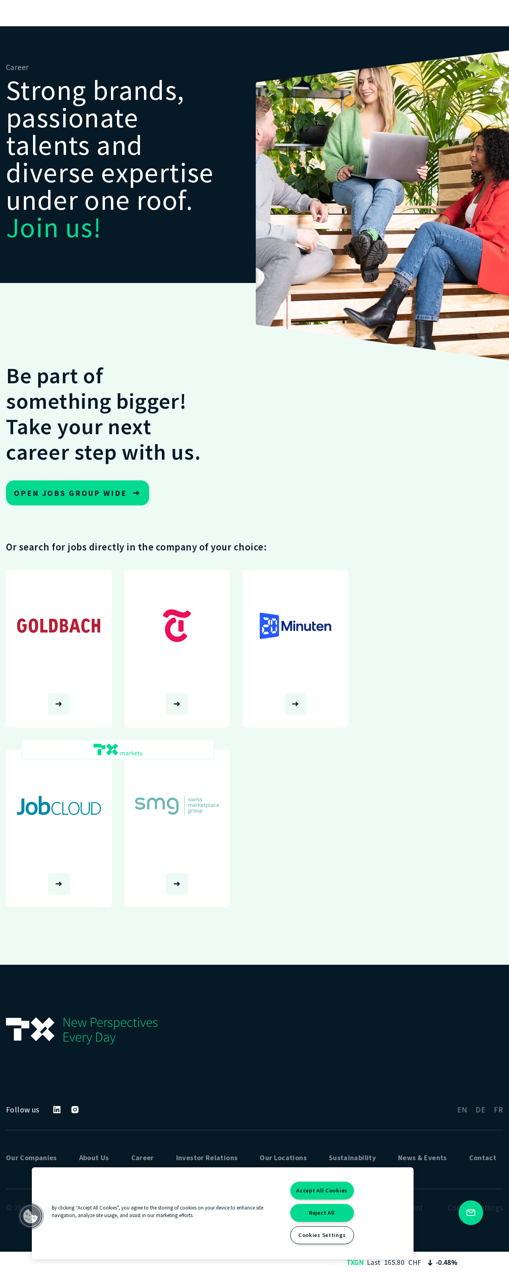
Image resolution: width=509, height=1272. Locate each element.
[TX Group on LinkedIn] (57, 1109)
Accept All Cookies (322, 1190)
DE (481, 1109)
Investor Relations (206, 1157)
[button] (30, 1216)
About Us (94, 1157)
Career (142, 1157)
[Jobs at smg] (177, 828)
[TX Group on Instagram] (75, 1109)
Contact (483, 1157)
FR (498, 1109)
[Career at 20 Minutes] (295, 649)
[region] (223, 1213)
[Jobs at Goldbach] (59, 649)
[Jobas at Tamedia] (177, 649)
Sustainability (352, 1157)
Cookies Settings (322, 1235)
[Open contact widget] (470, 1212)
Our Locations (283, 1157)
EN (462, 1109)
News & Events (422, 1157)
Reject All (322, 1212)
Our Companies (31, 1157)
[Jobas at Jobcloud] (59, 828)
